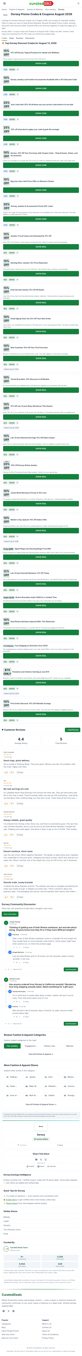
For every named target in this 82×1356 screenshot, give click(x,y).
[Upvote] (13, 947)
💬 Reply (20, 772)
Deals (11, 38)
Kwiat (6, 1234)
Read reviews (12, 1203)
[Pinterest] (13, 1311)
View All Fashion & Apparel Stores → (41, 1104)
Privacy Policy (48, 1338)
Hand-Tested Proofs (10, 1331)
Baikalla (7, 1217)
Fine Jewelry (50, 9)
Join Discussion (70, 969)
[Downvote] (19, 947)
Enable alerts (11, 1200)
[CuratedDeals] (41, 3)
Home (4, 9)
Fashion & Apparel (16, 9)
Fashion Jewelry (51, 1046)
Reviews (19, 38)
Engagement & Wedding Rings (32, 1046)
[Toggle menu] (15, 3)
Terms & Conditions (50, 1334)
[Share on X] (41, 1160)
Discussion (30, 38)
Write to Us (46, 1324)
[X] (8, 1311)
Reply (27, 947)
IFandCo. (7, 1225)
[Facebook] (4, 1311)
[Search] (67, 3)
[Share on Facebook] (36, 1160)
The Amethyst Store (12, 1230)
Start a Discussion (10, 914)
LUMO (6, 1221)
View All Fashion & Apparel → (41, 1054)
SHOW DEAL (41, 247)
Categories (6, 1324)
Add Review (73, 730)
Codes (4, 38)
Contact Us (46, 1327)
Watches (69, 1046)
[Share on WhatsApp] (46, 1160)
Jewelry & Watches (35, 9)
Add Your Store (8, 1334)
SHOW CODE (41, 63)
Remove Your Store (10, 1338)
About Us (46, 1331)
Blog (3, 1327)
